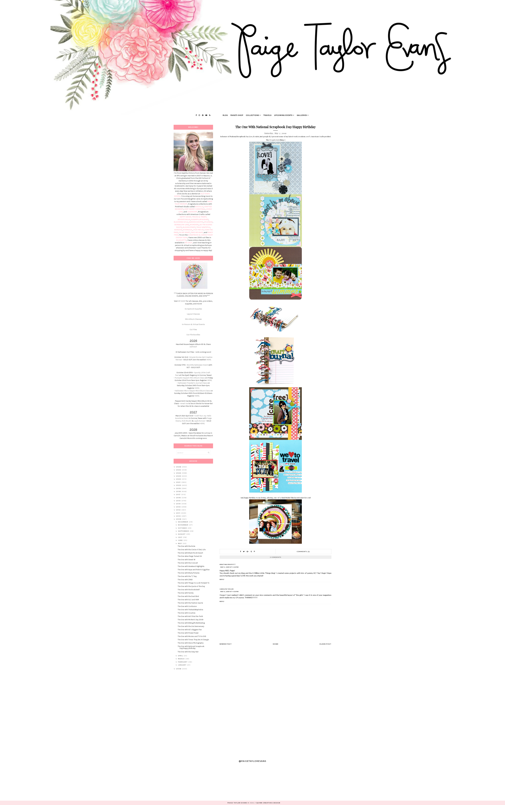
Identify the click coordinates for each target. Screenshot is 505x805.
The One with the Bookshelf (189, 590)
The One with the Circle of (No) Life (192, 550)
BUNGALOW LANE (181, 224)
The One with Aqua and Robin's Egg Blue (193, 570)
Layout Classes (193, 314)
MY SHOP (188, 243)
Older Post (325, 644)
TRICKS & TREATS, (199, 217)
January (182, 665)
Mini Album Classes (193, 319)
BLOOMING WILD (181, 222)
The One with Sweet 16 (186, 560)
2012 (178, 510)
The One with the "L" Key (187, 576)
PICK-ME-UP (198, 230)
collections (252, 115)
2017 (178, 494)
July (180, 537)
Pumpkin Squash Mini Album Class (190, 378)
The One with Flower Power (188, 633)
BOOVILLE (199, 206)
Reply (222, 579)
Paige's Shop (236, 115)
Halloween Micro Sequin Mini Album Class (192, 391)
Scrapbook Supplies (193, 309)
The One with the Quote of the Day (191, 586)
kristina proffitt (228, 564)
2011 (178, 513)
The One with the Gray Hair (188, 652)
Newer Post (226, 644)
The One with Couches (186, 613)
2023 (179, 476)
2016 (178, 498)
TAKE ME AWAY (197, 232)
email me (184, 403)
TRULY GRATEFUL (203, 227)
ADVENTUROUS (184, 219)
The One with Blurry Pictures (189, 573)
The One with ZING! (185, 580)
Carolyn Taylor (227, 589)
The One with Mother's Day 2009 (190, 620)
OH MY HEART (184, 232)
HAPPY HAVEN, (186, 217)
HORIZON (178, 230)
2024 (179, 473)
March (181, 659)
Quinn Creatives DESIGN (268, 803)
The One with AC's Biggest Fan (190, 630)
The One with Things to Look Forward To (193, 583)
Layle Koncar (199, 421)
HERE (208, 360)
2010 (178, 516)
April (181, 656)
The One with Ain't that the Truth (190, 616)
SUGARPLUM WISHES (200, 219)
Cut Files (193, 329)
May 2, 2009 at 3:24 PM (229, 567)
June (180, 540)
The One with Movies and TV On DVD (192, 636)
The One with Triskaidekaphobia (190, 610)
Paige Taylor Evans (237, 803)
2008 (179, 669)
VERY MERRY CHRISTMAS (194, 209)
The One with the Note (186, 546)
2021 (178, 482)
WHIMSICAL (188, 230)
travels (267, 115)
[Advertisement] (193, 713)
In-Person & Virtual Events (193, 324)
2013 (178, 507)
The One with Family (185, 593)
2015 (178, 501)
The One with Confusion (187, 606)
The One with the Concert (188, 563)
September (184, 531)
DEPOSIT (193, 347)
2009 (179, 519)
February (183, 662)
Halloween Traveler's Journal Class (192, 383)
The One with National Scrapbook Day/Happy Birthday (191, 647)
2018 (178, 491)
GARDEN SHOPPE (196, 222)
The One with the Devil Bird (188, 596)
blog (225, 115)
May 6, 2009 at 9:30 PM (229, 591)
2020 (179, 485)
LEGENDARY (192, 212)
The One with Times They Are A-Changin (193, 640)
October (183, 528)
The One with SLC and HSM (188, 600)
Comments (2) (303, 551)
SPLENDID (208, 222)
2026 (179, 467)
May (180, 543)
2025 (179, 470)
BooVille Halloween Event (197, 365)
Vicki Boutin (187, 421)
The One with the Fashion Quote (190, 603)
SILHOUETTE (181, 240)
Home (275, 644)
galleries (302, 115)
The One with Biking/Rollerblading (191, 623)
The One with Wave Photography (190, 643)
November (183, 525)
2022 (179, 479)
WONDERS (194, 224)
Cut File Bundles (193, 335)
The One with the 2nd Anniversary (191, 626)
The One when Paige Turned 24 (190, 556)
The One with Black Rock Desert (190, 553)
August (182, 534)
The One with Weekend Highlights (191, 566)
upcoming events (283, 115)
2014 (178, 504)
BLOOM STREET (189, 227)
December (183, 522)
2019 (178, 488)
